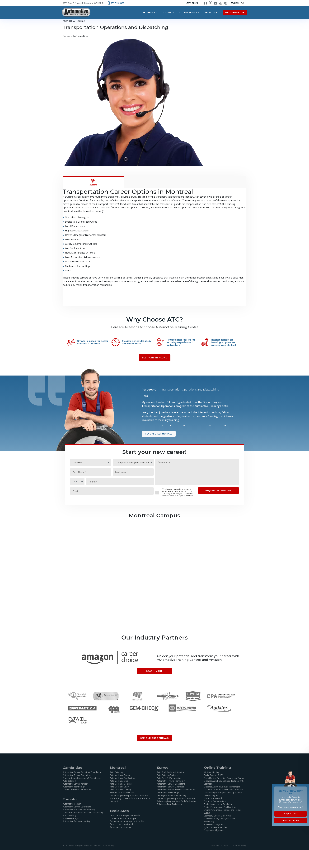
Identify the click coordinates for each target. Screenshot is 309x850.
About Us (210, 12)
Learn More (154, 671)
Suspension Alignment (214, 830)
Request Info (290, 814)
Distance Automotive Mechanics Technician (223, 789)
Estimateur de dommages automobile (127, 821)
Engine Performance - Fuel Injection (220, 807)
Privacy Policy (108, 845)
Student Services (188, 12)
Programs (149, 12)
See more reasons (154, 357)
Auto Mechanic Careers (120, 775)
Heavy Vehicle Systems (214, 824)
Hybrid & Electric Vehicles (215, 827)
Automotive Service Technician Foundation (82, 772)
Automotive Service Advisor (75, 783)
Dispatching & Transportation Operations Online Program (223, 794)
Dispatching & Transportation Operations (129, 795)
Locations (167, 12)
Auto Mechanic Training (120, 789)
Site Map (97, 845)
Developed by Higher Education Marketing (228, 845)
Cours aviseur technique (121, 827)
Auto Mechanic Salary (119, 786)
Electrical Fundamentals (214, 801)
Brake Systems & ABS (213, 775)
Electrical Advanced (213, 798)
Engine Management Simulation (218, 804)
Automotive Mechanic (72, 803)
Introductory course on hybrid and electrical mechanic (130, 800)
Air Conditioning (211, 772)
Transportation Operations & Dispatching (82, 778)
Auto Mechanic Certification (122, 778)
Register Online (234, 12)
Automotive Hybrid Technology (171, 781)
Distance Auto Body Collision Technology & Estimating (223, 782)
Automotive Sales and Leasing (76, 821)
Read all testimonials (158, 434)
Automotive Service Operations (77, 775)
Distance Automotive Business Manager (222, 786)
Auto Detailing (69, 781)
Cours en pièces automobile (123, 824)
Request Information (75, 36)
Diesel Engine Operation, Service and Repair (224, 778)
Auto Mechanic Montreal (121, 783)
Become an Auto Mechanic (122, 792)
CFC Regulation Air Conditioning (171, 795)
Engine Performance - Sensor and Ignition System (223, 811)
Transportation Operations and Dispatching (83, 812)
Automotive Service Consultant (171, 783)
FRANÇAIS (235, 3)
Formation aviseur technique (123, 818)
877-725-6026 (117, 3)
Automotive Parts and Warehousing (79, 809)
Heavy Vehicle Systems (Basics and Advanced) (219, 820)
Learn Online (192, 3)
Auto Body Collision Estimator (170, 772)
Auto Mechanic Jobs (119, 781)
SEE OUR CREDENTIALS (154, 738)
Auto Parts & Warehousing (169, 778)
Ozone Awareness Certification (77, 789)
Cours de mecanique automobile (125, 815)
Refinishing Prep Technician (169, 804)
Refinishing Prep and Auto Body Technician (176, 801)
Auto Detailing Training (167, 775)
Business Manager (71, 818)
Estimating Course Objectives (217, 815)
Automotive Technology (73, 786)
